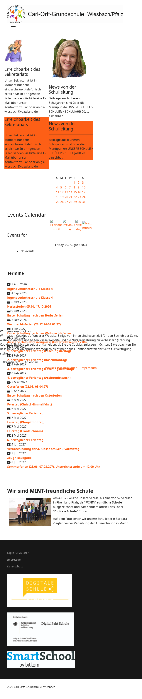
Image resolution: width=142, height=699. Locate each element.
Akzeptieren (10, 362)
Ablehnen (31, 362)
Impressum (89, 368)
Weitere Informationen (61, 368)
